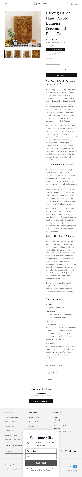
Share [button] (50, 379)
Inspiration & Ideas (11, 417)
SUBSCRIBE (41, 463)
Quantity (49, 58)
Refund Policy (34, 421)
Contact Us (9, 430)
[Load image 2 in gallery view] (18, 54)
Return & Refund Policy (54, 365)
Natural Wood (53, 54)
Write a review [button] (41, 401)
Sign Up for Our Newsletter (15, 439)
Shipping (48, 42)
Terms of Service (11, 435)
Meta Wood (74, 470)
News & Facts (9, 426)
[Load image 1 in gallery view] (8, 54)
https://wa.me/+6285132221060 (66, 431)
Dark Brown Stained (55, 49)
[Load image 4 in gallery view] (36, 54)
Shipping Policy (52, 373)
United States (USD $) (14, 469)
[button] (6, 3)
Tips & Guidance (11, 421)
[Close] (57, 432)
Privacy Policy (34, 417)
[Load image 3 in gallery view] (27, 54)
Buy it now (61, 75)
